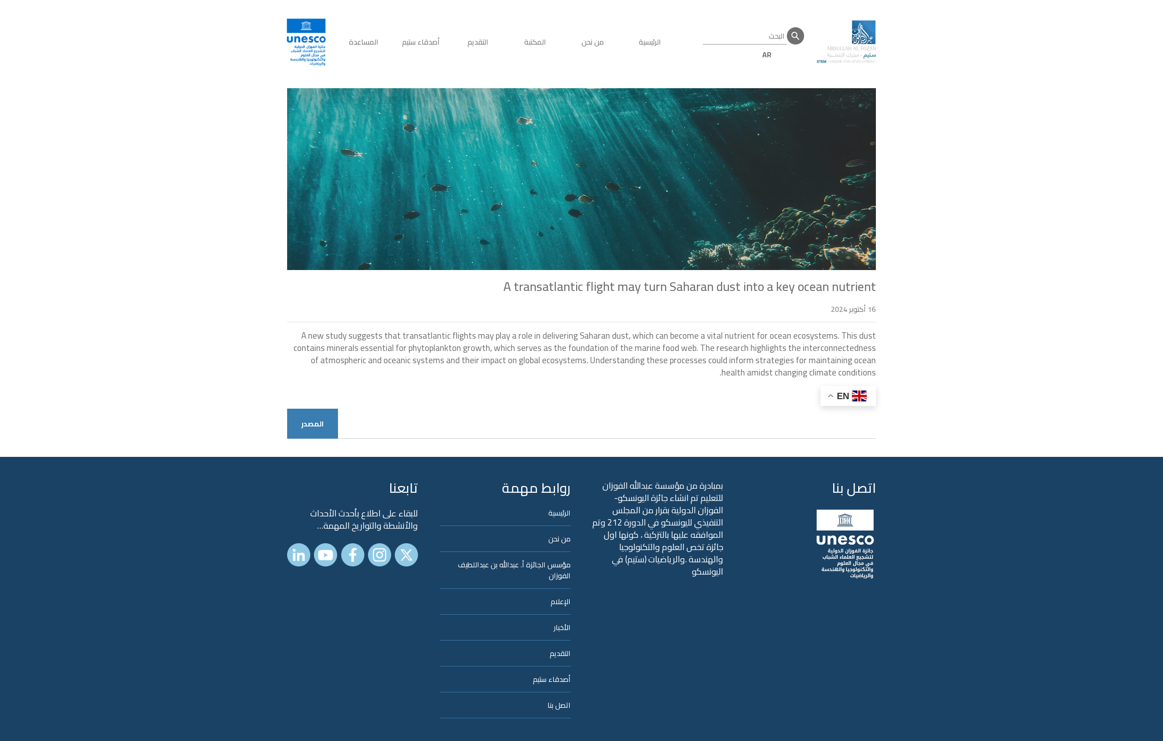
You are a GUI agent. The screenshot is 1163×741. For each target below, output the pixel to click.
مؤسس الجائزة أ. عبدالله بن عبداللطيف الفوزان (514, 570)
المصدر (312, 424)
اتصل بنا (854, 488)
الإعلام (561, 601)
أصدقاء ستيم (421, 42)
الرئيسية (650, 42)
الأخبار (562, 627)
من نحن (593, 42)
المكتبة (535, 42)
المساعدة (363, 42)
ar (766, 54)
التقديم (477, 42)
